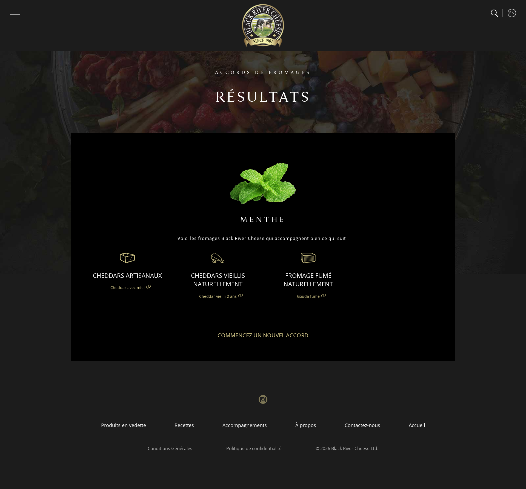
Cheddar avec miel (127, 287)
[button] (494, 13)
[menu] (14, 12)
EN (511, 12)
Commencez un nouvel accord (263, 335)
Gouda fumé (308, 296)
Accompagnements (244, 425)
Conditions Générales (170, 448)
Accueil (417, 425)
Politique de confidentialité (254, 448)
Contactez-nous (362, 425)
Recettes (184, 425)
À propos (305, 425)
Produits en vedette (123, 425)
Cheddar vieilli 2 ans (218, 296)
